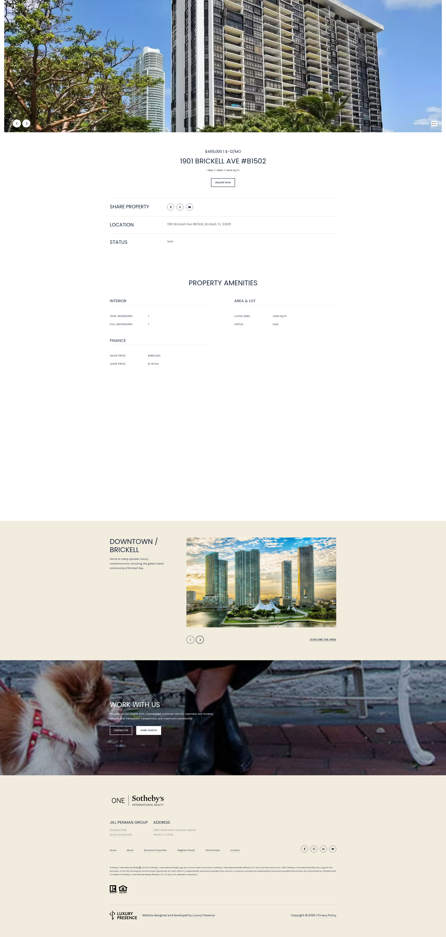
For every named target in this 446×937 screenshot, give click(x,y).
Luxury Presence (204, 915)
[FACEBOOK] (304, 848)
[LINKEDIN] (323, 848)
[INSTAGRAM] (313, 848)
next (26, 123)
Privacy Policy (326, 915)
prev (17, 123)
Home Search (148, 730)
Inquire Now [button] (223, 182)
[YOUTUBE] (332, 848)
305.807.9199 (118, 830)
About (130, 850)
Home (113, 850)
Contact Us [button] (121, 730)
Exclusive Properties (155, 850)
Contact (235, 850)
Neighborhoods (186, 850)
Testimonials (212, 850)
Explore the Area (323, 639)
